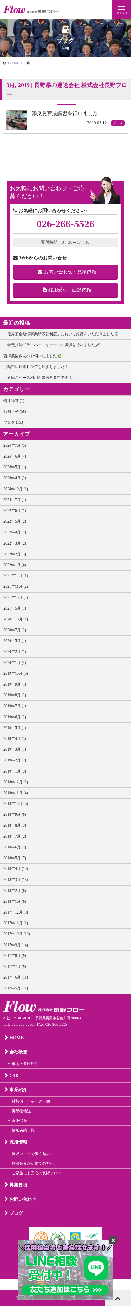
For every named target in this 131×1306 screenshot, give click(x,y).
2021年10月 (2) (15, 597)
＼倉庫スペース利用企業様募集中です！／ (39, 377)
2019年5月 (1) (14, 728)
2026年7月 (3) (14, 445)
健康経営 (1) (13, 400)
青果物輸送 (21, 1111)
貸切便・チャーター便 (31, 1101)
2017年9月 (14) (15, 945)
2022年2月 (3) (14, 554)
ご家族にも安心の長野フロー (36, 1173)
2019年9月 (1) (14, 684)
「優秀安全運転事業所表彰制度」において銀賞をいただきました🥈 (61, 334)
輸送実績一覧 (23, 1130)
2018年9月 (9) (14, 814)
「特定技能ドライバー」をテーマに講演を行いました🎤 (51, 345)
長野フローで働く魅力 (31, 1154)
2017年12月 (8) (15, 912)
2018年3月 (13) (15, 879)
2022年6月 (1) (14, 510)
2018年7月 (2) (14, 836)
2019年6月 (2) (14, 717)
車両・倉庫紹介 (25, 1064)
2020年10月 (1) (15, 619)
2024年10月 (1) (15, 489)
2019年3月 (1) (14, 749)
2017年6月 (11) (15, 977)
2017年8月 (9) (14, 956)
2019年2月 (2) (14, 760)
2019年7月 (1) (14, 706)
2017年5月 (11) (15, 988)
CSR (14, 1075)
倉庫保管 (19, 1120)
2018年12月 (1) (15, 782)
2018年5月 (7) (14, 858)
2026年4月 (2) (14, 478)
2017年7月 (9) (14, 966)
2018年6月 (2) (14, 847)
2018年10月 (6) (15, 803)
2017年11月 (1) (15, 923)
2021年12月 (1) (15, 575)
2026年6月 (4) (14, 456)
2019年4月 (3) (14, 738)
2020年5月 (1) (14, 641)
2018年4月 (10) (15, 869)
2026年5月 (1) (14, 467)
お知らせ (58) (14, 411)
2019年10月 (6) (15, 673)
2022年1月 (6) (14, 565)
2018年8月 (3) (14, 825)
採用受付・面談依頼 (69, 289)
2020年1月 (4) (14, 662)
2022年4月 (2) (14, 532)
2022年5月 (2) (14, 521)
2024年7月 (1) (14, 500)
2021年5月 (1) (14, 608)
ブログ (16, 1213)
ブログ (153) (13, 422)
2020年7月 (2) (14, 630)
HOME (13, 63)
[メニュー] (121, 9)
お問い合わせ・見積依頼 (70, 271)
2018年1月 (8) (14, 901)
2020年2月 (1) (14, 651)
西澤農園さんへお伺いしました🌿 (32, 356)
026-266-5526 (65, 224)
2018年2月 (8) (14, 890)
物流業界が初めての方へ (33, 1163)
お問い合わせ (23, 1199)
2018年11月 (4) (15, 793)
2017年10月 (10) (16, 934)
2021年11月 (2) (15, 586)
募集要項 (18, 1184)
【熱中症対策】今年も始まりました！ (35, 367)
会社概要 (18, 1051)
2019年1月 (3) (14, 771)
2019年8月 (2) (14, 695)
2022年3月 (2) (14, 543)
